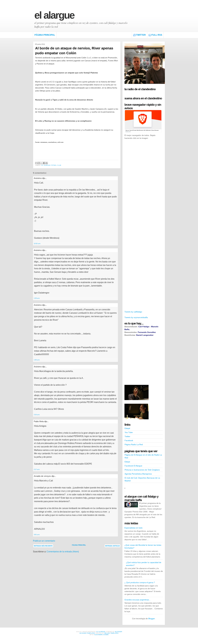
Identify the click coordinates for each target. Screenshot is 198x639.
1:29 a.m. (37, 298)
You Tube (129, 432)
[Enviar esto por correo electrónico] (36, 163)
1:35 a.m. (37, 360)
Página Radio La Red (134, 444)
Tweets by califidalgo (133, 312)
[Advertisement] (144, 182)
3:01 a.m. (37, 534)
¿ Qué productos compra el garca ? (139, 582)
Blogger (151, 618)
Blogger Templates (87, 633)
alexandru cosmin (101, 634)
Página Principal (44, 35)
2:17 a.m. (37, 469)
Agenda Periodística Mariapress (138, 474)
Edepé (127, 428)
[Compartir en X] (41, 163)
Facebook (129, 440)
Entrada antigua (112, 546)
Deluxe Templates (111, 633)
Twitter (141, 35)
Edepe (127, 462)
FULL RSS (156, 35)
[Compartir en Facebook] (44, 163)
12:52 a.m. (37, 243)
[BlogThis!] (39, 163)
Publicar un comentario (44, 541)
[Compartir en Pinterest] (46, 163)
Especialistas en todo (133, 528)
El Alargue (54, 15)
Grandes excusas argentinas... (137, 600)
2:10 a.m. (37, 414)
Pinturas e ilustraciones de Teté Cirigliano (142, 470)
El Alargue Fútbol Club (51, 165)
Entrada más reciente (43, 546)
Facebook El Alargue (133, 466)
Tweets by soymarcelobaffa (136, 317)
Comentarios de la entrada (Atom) (63, 551)
